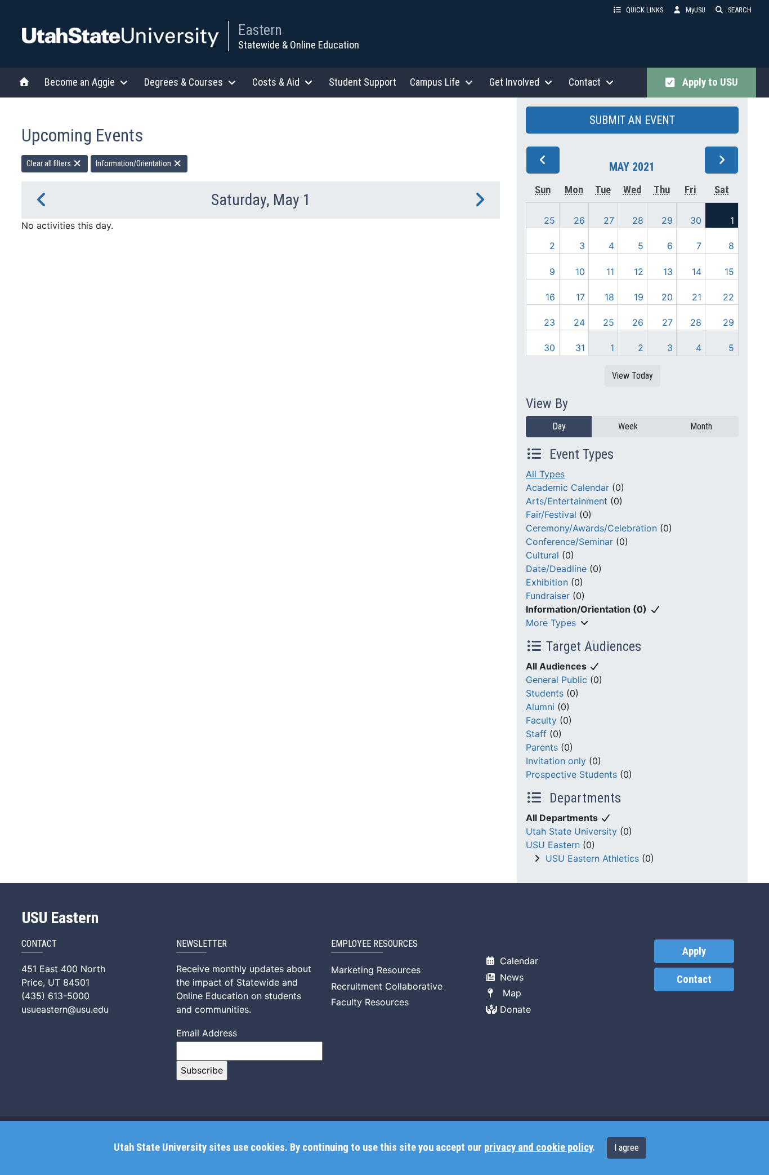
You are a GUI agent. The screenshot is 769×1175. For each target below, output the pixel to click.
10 (580, 271)
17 (580, 297)
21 (696, 297)
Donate (514, 1009)
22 (728, 297)
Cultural (542, 555)
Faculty (541, 720)
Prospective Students (571, 774)
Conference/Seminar (569, 541)
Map (509, 993)
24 (579, 322)
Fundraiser (548, 595)
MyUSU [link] (695, 10)
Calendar (517, 960)
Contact (694, 979)
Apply (694, 951)
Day (559, 426)
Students (545, 693)
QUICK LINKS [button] (644, 10)
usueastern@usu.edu (65, 1009)
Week (628, 426)
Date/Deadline (556, 568)
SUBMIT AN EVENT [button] (632, 120)
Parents (542, 747)
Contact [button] (585, 82)
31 (580, 347)
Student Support (362, 82)
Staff (536, 733)
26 (579, 220)
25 (549, 220)
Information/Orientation (134, 163)
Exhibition (547, 582)
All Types (545, 474)
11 (610, 271)
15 (729, 271)
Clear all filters (49, 163)
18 (609, 297)
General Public (556, 679)
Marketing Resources (376, 970)
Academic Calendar (567, 487)
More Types (551, 622)
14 (696, 271)
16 (550, 297)
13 (668, 271)
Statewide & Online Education (298, 45)
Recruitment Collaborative (386, 986)
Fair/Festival (551, 514)
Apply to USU (708, 82)
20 (667, 297)
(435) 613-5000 (55, 995)
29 (667, 220)
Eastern (260, 29)
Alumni (540, 706)
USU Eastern (553, 844)
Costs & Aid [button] (275, 82)
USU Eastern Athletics (592, 858)
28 (637, 220)
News (510, 977)
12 (638, 271)
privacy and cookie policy (538, 1147)
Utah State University (571, 831)
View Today (632, 375)
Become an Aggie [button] (79, 82)
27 (608, 220)
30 (695, 220)
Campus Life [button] (435, 82)
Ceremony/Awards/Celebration (591, 528)
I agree (626, 1147)
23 (549, 322)
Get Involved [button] (514, 82)
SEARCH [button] (740, 10)
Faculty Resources (370, 1002)
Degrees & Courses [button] (183, 82)
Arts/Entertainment (566, 501)
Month (701, 426)
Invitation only (556, 760)
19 (638, 297)
